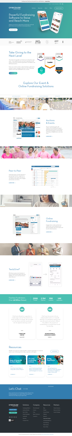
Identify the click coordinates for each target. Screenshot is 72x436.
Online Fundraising (43, 96)
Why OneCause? (36, 408)
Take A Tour (13, 412)
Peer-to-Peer (30, 96)
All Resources (54, 351)
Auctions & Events (16, 96)
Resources (40, 8)
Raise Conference (36, 414)
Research (45, 416)
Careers (34, 410)
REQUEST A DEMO (13, 29)
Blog (44, 408)
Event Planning (46, 422)
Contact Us (35, 416)
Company (36, 405)
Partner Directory (57, 408)
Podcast (44, 410)
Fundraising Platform (26, 408)
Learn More (47, 1)
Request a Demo (59, 8)
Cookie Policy (51, 434)
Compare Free (25, 420)
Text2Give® (57, 96)
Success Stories (46, 412)
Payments (24, 418)
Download (13, 374)
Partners (56, 405)
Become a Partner (57, 410)
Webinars (45, 414)
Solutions (34, 8)
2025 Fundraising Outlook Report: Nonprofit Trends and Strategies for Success (35, 369)
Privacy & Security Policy (45, 434)
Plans (51, 8)
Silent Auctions (46, 424)
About (46, 8)
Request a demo (13, 409)
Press (34, 412)
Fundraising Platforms (47, 420)
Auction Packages (57, 412)
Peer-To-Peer (25, 412)
